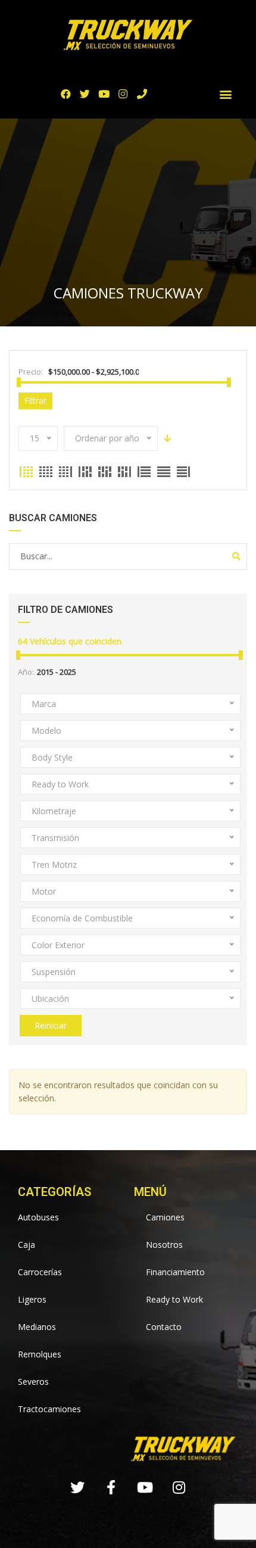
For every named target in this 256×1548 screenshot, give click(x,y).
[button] (226, 94)
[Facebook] (66, 94)
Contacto (164, 1326)
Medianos (37, 1326)
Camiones (165, 1217)
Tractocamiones (49, 1409)
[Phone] (142, 94)
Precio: (30, 371)
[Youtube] (104, 94)
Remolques (39, 1354)
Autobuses (38, 1217)
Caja (26, 1244)
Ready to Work (174, 1299)
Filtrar (35, 400)
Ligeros (32, 1299)
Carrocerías (40, 1272)
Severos (33, 1381)
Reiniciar (51, 1025)
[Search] (236, 556)
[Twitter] (85, 94)
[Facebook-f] (111, 1487)
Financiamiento (175, 1272)
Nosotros (164, 1244)
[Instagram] (123, 94)
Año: (26, 671)
